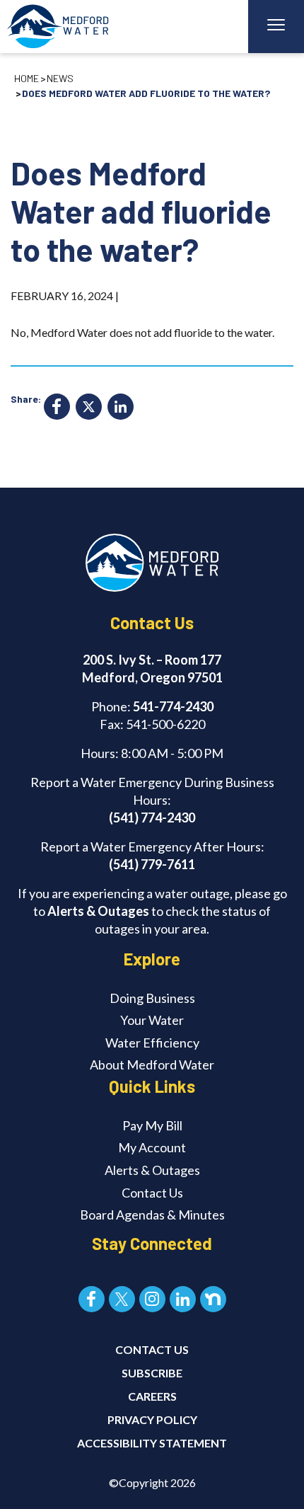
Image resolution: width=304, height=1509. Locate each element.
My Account (152, 1147)
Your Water (152, 1020)
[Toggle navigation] (276, 26)
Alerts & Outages (98, 911)
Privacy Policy (152, 1419)
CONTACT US (152, 1349)
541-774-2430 (173, 706)
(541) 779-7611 (152, 864)
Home (26, 78)
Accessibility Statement (152, 1442)
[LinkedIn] (120, 408)
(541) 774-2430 (152, 817)
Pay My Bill (152, 1125)
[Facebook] (57, 408)
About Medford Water (152, 1064)
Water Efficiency (152, 1042)
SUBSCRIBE (152, 1372)
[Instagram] (152, 1299)
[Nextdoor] (213, 1299)
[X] (89, 408)
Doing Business (152, 998)
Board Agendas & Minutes (152, 1214)
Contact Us (152, 1192)
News (60, 78)
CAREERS (152, 1396)
